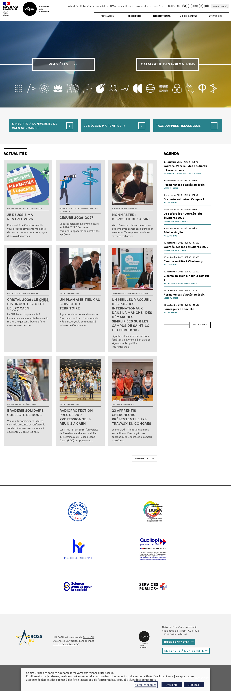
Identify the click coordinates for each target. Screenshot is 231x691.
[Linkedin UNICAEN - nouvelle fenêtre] (201, 6)
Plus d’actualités (144, 458)
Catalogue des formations (168, 64)
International (119, 293)
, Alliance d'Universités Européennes (73, 641)
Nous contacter (177, 641)
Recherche (32, 293)
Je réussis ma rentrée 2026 (20, 217)
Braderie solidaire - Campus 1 (184, 199)
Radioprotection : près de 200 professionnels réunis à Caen (77, 417)
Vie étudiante (29, 404)
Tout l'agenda (200, 325)
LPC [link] (15, 308)
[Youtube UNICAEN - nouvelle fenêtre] (206, 6)
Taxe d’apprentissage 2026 (178, 126)
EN (173, 6)
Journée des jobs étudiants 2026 (186, 247)
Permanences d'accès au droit (184, 184)
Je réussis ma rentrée (102, 126)
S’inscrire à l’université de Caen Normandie (34, 126)
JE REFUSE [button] (193, 684)
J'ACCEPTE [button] (171, 684)
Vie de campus (14, 209)
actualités (73, 6)
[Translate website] (178, 6)
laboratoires (102, 6)
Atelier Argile (173, 232)
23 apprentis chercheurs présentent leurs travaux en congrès (131, 417)
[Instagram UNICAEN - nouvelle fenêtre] (195, 6)
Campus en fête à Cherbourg (183, 261)
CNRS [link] (44, 300)
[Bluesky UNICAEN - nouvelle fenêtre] (184, 6)
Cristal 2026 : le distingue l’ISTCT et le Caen (28, 304)
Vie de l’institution (32, 209)
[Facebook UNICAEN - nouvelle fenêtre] (190, 6)
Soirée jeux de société (179, 309)
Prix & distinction (16, 293)
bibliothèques (87, 6)
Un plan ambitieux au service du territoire (80, 304)
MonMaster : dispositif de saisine (131, 217)
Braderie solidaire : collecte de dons (26, 413)
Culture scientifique (123, 404)
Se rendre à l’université (184, 650)
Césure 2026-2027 (76, 217)
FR (169, 6)
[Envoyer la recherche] (226, 6)
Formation (117, 209)
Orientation (66, 209)
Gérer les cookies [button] (145, 684)
